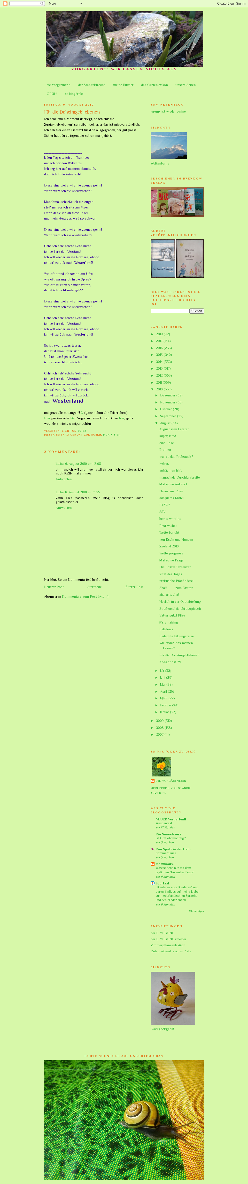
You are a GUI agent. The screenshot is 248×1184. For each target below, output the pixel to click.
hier (73, 418)
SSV (162, 512)
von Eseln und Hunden (176, 539)
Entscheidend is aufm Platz (171, 951)
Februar (166, 705)
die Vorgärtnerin (58, 85)
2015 (160, 355)
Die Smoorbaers (168, 834)
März (164, 698)
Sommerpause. (166, 853)
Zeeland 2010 (169, 546)
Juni (163, 677)
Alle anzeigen (196, 911)
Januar (165, 712)
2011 (159, 382)
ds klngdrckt (74, 94)
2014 (160, 362)
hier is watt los (170, 519)
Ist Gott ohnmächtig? (171, 838)
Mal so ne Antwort (173, 484)
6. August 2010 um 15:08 (83, 464)
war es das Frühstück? (176, 457)
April (164, 691)
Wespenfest (164, 823)
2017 (159, 341)
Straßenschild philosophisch (180, 608)
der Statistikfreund (91, 85)
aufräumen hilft (170, 470)
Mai (163, 684)
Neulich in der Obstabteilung (180, 601)
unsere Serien (186, 85)
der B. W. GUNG (163, 933)
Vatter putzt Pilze (172, 615)
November (168, 402)
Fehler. (164, 463)
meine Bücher (123, 85)
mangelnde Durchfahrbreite (179, 477)
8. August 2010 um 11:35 (82, 492)
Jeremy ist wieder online (168, 111)
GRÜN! (52, 94)
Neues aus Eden (171, 491)
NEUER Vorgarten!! (171, 819)
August (165, 423)
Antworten (64, 479)
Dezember (168, 395)
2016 (160, 348)
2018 (160, 334)
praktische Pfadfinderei (176, 581)
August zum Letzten (174, 429)
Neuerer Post (54, 587)
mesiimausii (165, 864)
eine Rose (166, 443)
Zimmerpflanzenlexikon (168, 945)
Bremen (165, 450)
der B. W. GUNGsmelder (168, 939)
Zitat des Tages (170, 574)
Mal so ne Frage (171, 560)
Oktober (166, 409)
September (168, 416)
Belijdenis (166, 629)
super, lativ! (167, 436)
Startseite (94, 587)
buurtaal (162, 883)
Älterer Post (134, 587)
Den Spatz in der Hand (173, 849)
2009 (160, 721)
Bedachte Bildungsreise (176, 636)
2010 (160, 389)
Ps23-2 (164, 505)
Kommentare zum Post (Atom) (85, 596)
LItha (60, 464)
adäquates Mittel (171, 498)
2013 (160, 368)
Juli (162, 671)
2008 (160, 728)
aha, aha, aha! (169, 594)
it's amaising (168, 622)
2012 (160, 375)
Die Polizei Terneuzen (175, 567)
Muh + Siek (111, 434)
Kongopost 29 (170, 662)
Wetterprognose (171, 553)
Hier (47, 418)
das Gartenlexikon (154, 85)
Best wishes (168, 526)
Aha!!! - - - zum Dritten (176, 588)
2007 (160, 734)
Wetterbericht (169, 532)
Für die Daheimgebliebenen (179, 655)
